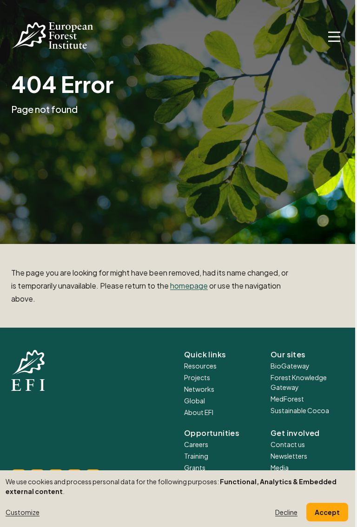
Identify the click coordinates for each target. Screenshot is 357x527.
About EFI (198, 412)
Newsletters (289, 456)
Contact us (288, 444)
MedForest (287, 399)
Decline (286, 512)
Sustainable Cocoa (300, 410)
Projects (197, 377)
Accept (327, 512)
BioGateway (290, 366)
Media (280, 467)
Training (196, 456)
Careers (196, 444)
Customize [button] (23, 512)
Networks (199, 389)
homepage (189, 285)
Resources (200, 366)
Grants (194, 467)
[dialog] (178, 498)
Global (194, 400)
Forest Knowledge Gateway (299, 382)
